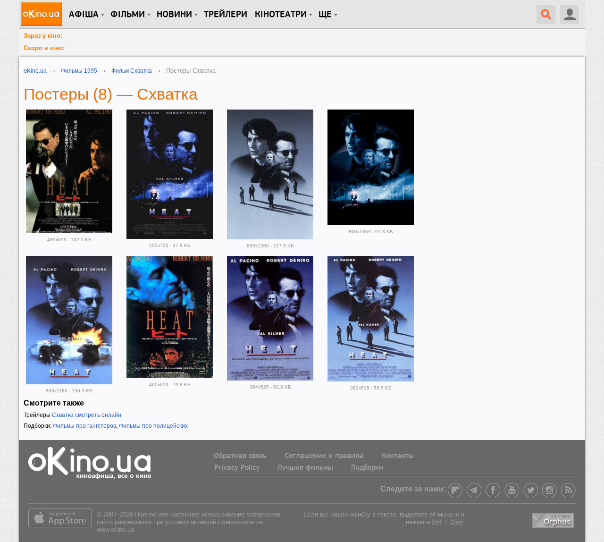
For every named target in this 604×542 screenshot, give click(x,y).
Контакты (398, 456)
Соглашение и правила (324, 456)
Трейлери (225, 14)
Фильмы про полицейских (153, 426)
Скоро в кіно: (44, 47)
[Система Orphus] (554, 518)
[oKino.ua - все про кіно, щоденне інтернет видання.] (42, 14)
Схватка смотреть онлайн (86, 415)
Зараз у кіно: (43, 35)
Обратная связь (240, 456)
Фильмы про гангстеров (84, 426)
